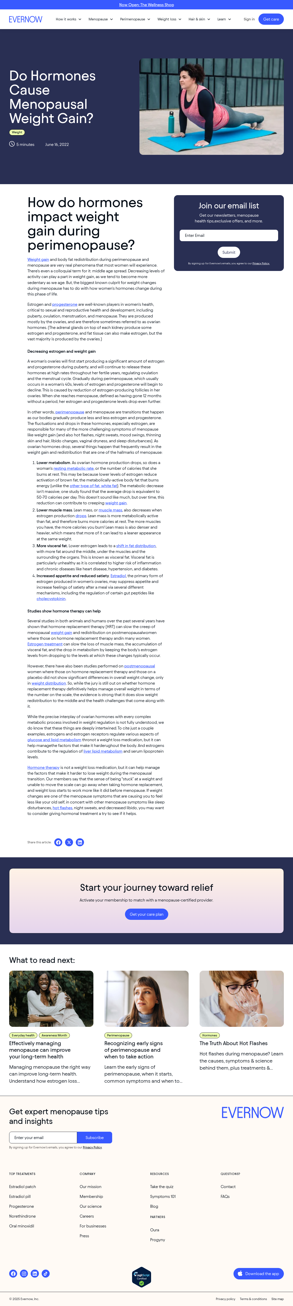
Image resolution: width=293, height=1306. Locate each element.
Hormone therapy (43, 767)
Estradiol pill (20, 1196)
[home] (26, 19)
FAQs (225, 1196)
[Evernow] (253, 1113)
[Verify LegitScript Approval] (141, 1277)
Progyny (157, 1240)
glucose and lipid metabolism (54, 740)
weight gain (116, 503)
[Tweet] (69, 842)
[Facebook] (13, 1274)
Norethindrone (22, 1216)
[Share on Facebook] (58, 842)
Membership (91, 1196)
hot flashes (62, 808)
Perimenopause (118, 1035)
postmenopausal (139, 666)
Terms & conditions (253, 1299)
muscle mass (110, 510)
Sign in (249, 19)
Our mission (90, 1186)
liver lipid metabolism (103, 751)
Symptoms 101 (163, 1196)
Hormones (209, 1035)
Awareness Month (54, 1035)
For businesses (93, 1226)
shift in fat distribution (136, 546)
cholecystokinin (51, 598)
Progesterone (21, 1206)
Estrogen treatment (44, 644)
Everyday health (23, 1035)
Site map (277, 1299)
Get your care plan (146, 914)
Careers (87, 1216)
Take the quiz (162, 1186)
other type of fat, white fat (93, 486)
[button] (69, 19)
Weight (17, 132)
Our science (91, 1206)
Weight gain (38, 259)
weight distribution (49, 683)
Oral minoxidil (21, 1226)
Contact (228, 1186)
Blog (154, 1206)
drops (81, 516)
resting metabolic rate (74, 468)
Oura (154, 1230)
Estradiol (118, 576)
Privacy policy (225, 1299)
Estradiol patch (22, 1186)
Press (84, 1236)
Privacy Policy (92, 1147)
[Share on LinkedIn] (80, 842)
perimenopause (69, 412)
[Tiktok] (46, 1274)
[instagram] (24, 1274)
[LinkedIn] (35, 1274)
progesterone (64, 304)
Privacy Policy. (261, 263)
